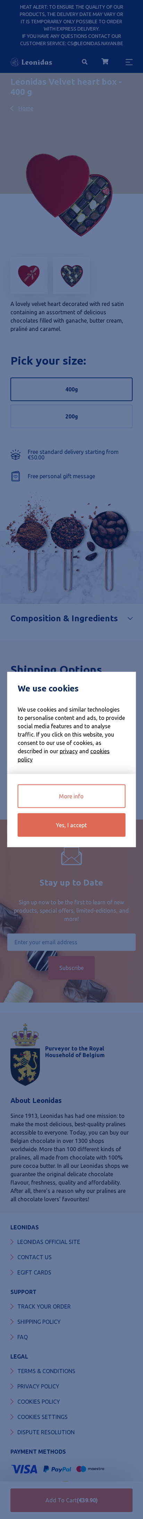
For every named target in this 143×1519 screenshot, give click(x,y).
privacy (69, 751)
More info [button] (71, 796)
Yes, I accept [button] (71, 825)
